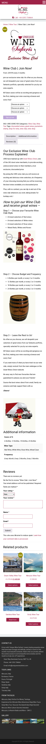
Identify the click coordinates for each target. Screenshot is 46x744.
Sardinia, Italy (6, 685)
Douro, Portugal (7, 679)
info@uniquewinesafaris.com (18, 665)
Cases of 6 (6, 104)
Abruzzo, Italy (6, 674)
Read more (12, 620)
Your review (8, 498)
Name (6, 512)
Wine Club (32, 124)
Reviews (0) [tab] (11, 142)
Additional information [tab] (28, 136)
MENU (5, 2)
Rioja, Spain (5, 682)
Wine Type (6, 108)
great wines (29, 126)
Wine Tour (13, 24)
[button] (44, 2)
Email (6, 521)
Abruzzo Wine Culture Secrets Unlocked (15, 708)
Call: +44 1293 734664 (23, 17)
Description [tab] (11, 136)
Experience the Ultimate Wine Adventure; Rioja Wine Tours (21, 702)
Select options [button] (13, 585)
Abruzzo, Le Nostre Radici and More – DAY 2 (16, 710)
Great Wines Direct (30, 159)
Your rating (8, 491)
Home (5, 24)
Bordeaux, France (7, 676)
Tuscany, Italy (6, 690)
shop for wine (14, 129)
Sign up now (10, 117)
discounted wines (17, 126)
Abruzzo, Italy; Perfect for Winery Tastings (16, 699)
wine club (23, 129)
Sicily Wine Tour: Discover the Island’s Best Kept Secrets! (20, 705)
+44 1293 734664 (15, 662)
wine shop (31, 129)
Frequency (6, 111)
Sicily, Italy (5, 688)
